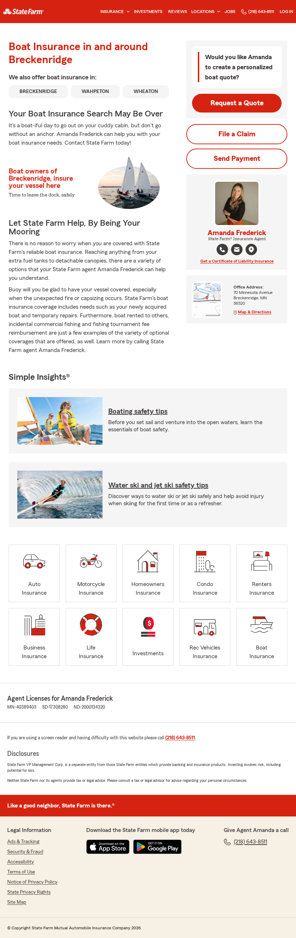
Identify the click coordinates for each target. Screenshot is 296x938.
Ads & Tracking (23, 841)
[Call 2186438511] (222, 249)
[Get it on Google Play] (157, 847)
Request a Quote (237, 103)
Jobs (230, 11)
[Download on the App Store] (108, 847)
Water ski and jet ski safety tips (158, 485)
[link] (23, 11)
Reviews (177, 11)
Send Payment (237, 158)
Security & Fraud (25, 851)
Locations (202, 11)
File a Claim (237, 134)
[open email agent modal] (237, 250)
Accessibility (20, 861)
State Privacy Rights (29, 892)
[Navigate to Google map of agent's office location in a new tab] (251, 249)
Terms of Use (21, 872)
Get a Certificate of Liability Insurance (237, 261)
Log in (286, 11)
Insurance (112, 11)
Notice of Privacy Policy (32, 882)
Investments (148, 11)
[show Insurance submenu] (127, 12)
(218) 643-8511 (261, 11)
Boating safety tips (137, 411)
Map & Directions (254, 312)
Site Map (16, 902)
